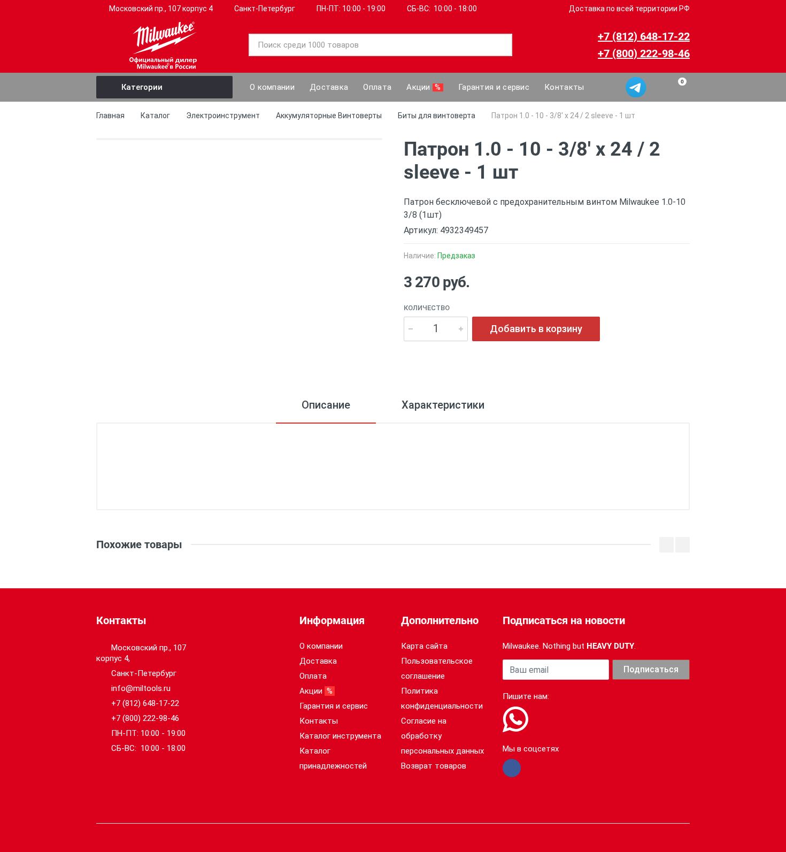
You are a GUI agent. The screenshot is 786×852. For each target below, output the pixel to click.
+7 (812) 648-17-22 (644, 36)
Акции (317, 691)
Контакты (318, 721)
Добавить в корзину (536, 328)
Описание (326, 404)
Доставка (318, 661)
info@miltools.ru (141, 688)
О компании (321, 646)
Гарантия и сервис (333, 706)
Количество (427, 308)
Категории (142, 87)
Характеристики (443, 404)
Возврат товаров (433, 766)
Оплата (313, 676)
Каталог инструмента (340, 736)
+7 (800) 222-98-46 (644, 53)
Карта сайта (424, 646)
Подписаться (651, 669)
